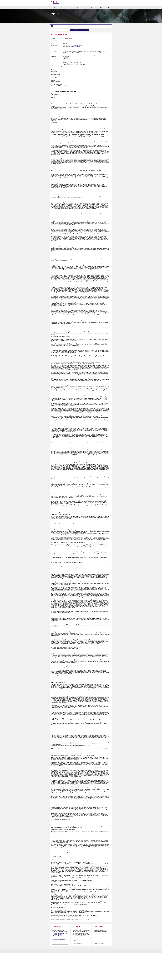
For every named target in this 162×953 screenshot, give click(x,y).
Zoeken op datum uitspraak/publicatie (60, 933)
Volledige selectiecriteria (78, 943)
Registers (73, 7)
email (97, 950)
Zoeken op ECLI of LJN (57, 935)
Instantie (53, 38)
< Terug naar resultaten (79, 29)
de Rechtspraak (79, 7)
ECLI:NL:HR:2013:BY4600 (75, 46)
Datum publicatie (54, 41)
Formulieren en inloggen (106, 7)
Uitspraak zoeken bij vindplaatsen (59, 939)
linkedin (108, 950)
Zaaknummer (53, 43)
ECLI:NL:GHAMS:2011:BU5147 (76, 45)
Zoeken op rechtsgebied (57, 936)
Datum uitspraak (54, 40)
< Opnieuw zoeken (59, 29)
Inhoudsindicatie (54, 51)
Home (52, 7)
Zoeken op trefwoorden (57, 934)
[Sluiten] (110, 26)
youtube (110, 950)
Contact (91, 7)
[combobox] (104, 35)
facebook (105, 950)
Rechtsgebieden (54, 48)
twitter (103, 950)
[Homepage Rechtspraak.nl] (54, 2)
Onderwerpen (57, 7)
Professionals (86, 7)
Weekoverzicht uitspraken (99, 943)
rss (96, 950)
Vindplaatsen (53, 56)
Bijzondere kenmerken (55, 49)
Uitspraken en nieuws (65, 7)
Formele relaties (54, 45)
